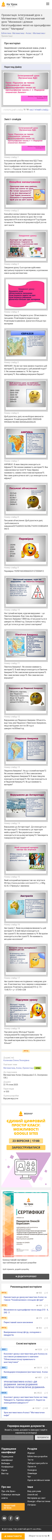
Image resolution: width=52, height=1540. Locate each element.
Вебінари (5, 1463)
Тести (30, 1460)
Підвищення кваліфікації (7, 1458)
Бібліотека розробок (37, 1456)
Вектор (4, 1473)
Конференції (7, 1466)
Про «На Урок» (8, 1491)
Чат (29, 1476)
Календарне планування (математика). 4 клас (26, 1372)
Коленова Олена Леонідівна (16, 1060)
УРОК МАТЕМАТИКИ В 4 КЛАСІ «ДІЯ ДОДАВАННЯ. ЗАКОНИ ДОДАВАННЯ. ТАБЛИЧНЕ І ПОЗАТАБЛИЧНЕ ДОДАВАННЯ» (24, 1384)
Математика (9, 1068)
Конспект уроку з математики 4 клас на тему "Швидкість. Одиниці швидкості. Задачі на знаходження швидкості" (25, 1400)
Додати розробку (26, 1276)
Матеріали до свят (36, 1498)
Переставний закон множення (18, 1322)
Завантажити (14, 1536)
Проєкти (31, 1466)
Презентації (28, 1068)
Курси (4, 1470)
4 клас (19, 1068)
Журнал (31, 1453)
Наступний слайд (39, 110)
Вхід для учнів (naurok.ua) (34, 1493)
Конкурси (32, 1470)
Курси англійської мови (38, 1480)
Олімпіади (32, 1473)
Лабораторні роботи (37, 1463)
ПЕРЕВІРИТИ (43, 1437)
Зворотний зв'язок (9, 1506)
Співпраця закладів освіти (10, 1496)
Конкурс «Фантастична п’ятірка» (38, 1503)
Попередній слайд (13, 110)
